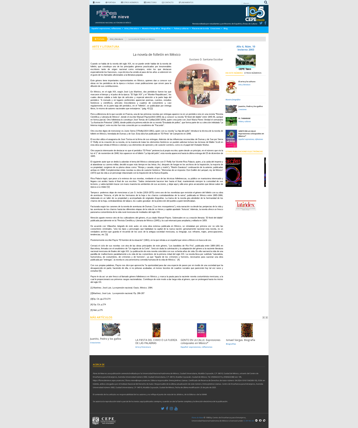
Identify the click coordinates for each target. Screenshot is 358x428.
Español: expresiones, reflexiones (106, 28)
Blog (226, 28)
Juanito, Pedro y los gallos (105, 338)
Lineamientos (187, 2)
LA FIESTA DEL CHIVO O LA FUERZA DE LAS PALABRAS (156, 341)
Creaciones (215, 28)
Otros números (131, 2)
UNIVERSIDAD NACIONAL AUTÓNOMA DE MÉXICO (113, 23)
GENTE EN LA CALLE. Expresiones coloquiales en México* (200, 341)
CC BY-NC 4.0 (248, 420)
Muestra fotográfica (151, 28)
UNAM (97, 2)
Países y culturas (181, 28)
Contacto (169, 2)
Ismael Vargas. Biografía (240, 340)
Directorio (151, 2)
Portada (111, 2)
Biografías (166, 28)
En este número (234, 73)
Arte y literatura (131, 28)
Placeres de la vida (200, 28)
